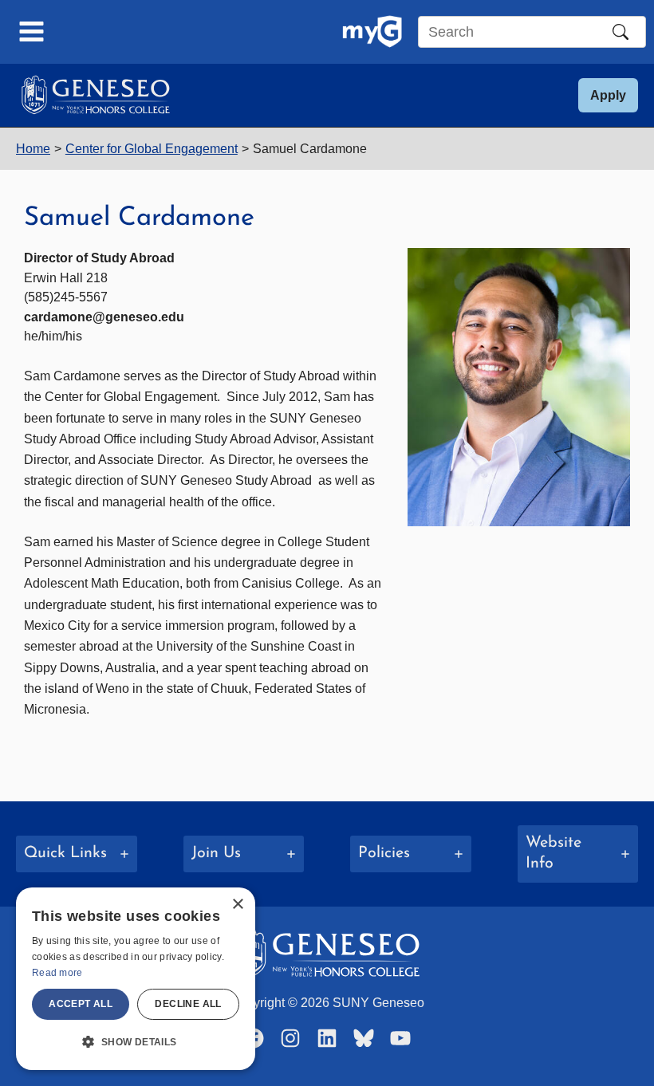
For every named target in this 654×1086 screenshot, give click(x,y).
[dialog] (135, 978)
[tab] (76, 854)
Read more (57, 972)
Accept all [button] (80, 1003)
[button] (608, 95)
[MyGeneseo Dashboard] (372, 31)
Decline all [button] (188, 1003)
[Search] (620, 31)
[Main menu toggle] (32, 32)
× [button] (237, 905)
